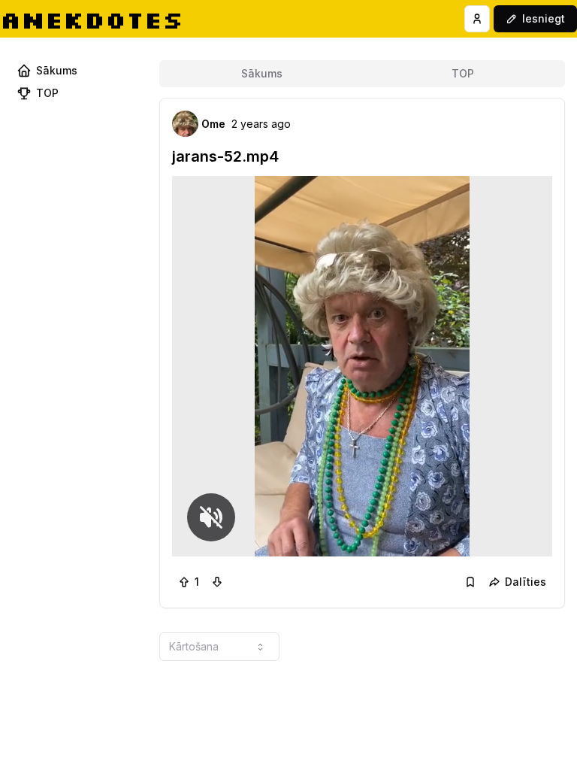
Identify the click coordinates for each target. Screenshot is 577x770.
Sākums (261, 73)
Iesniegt (543, 18)
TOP (463, 73)
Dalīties (525, 581)
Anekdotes (91, 19)
